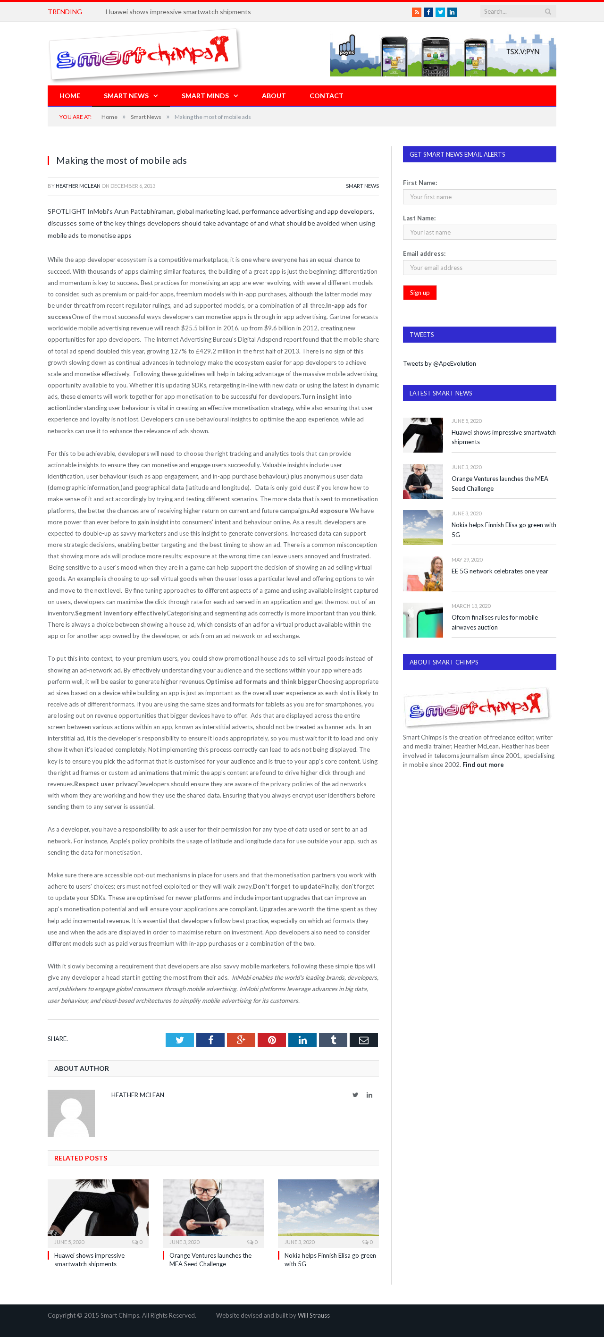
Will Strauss (314, 1315)
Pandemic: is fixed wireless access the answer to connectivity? (198, 12)
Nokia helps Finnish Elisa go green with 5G (504, 529)
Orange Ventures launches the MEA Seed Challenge (500, 483)
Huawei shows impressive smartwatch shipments (504, 437)
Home (69, 96)
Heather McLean (78, 186)
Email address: (424, 253)
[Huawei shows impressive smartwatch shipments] (98, 1212)
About (274, 96)
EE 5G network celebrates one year (500, 571)
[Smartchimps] (145, 53)
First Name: (420, 182)
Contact (327, 96)
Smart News (126, 96)
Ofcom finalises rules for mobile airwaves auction (495, 622)
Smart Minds (205, 96)
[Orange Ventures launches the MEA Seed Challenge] (213, 1212)
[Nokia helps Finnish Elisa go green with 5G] (328, 1212)
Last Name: (419, 218)
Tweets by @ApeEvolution (439, 363)
